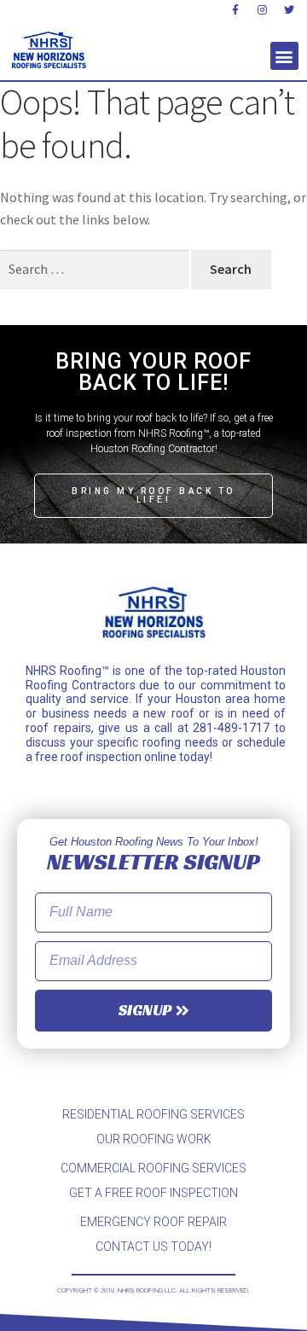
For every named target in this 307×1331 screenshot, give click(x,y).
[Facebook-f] (235, 10)
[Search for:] (95, 268)
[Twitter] (289, 10)
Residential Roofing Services (153, 1114)
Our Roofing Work (153, 1139)
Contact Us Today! (153, 1246)
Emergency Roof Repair (153, 1222)
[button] (284, 56)
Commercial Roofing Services (153, 1168)
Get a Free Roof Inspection (153, 1193)
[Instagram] (262, 10)
